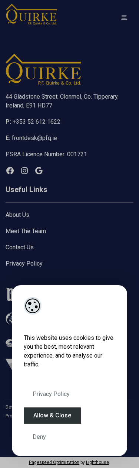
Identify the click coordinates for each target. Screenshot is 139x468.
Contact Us (20, 247)
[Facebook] (10, 170)
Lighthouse (97, 462)
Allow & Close (52, 415)
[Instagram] (24, 170)
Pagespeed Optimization (54, 462)
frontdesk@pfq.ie (31, 137)
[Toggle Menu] (124, 16)
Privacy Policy (51, 393)
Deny (39, 436)
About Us (17, 214)
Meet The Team (26, 231)
